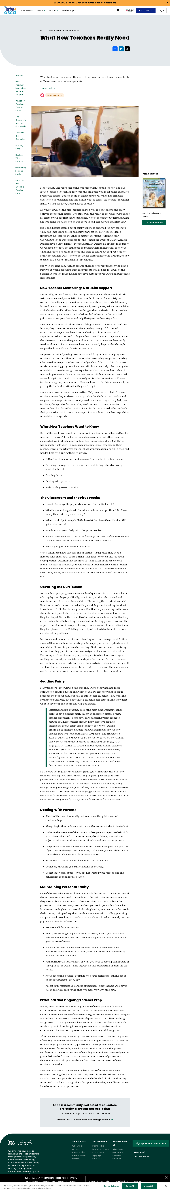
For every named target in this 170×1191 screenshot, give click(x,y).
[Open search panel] (118, 10)
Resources (26, 10)
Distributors (117, 1152)
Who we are (78, 1146)
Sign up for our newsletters (151, 1143)
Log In (161, 10)
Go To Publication (154, 222)
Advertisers (117, 1149)
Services (52, 10)
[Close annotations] (166, 1177)
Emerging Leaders (100, 1149)
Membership (68, 10)
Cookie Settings (111, 1186)
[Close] (166, 1186)
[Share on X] (127, 48)
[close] (167, 2)
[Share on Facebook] (115, 48)
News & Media (78, 1155)
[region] (85, 1186)
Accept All (148, 1186)
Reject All (130, 1186)
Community (98, 1152)
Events (40, 10)
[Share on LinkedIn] (121, 48)
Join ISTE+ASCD (146, 10)
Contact (76, 1158)
